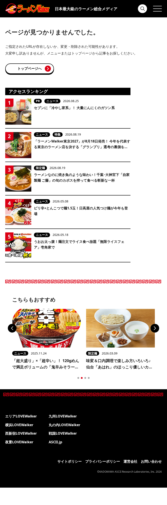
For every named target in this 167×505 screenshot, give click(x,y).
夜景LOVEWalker (19, 442)
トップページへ (29, 68)
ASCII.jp (55, 442)
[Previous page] (12, 328)
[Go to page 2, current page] (82, 378)
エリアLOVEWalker (21, 416)
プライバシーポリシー (102, 461)
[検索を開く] (142, 8)
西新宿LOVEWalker (21, 433)
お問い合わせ (151, 461)
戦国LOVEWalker (63, 433)
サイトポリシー (69, 461)
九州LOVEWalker (63, 416)
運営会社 (130, 461)
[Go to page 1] (78, 378)
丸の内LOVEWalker (64, 424)
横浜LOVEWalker (19, 424)
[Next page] (154, 328)
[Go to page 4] (89, 378)
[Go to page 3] (85, 378)
